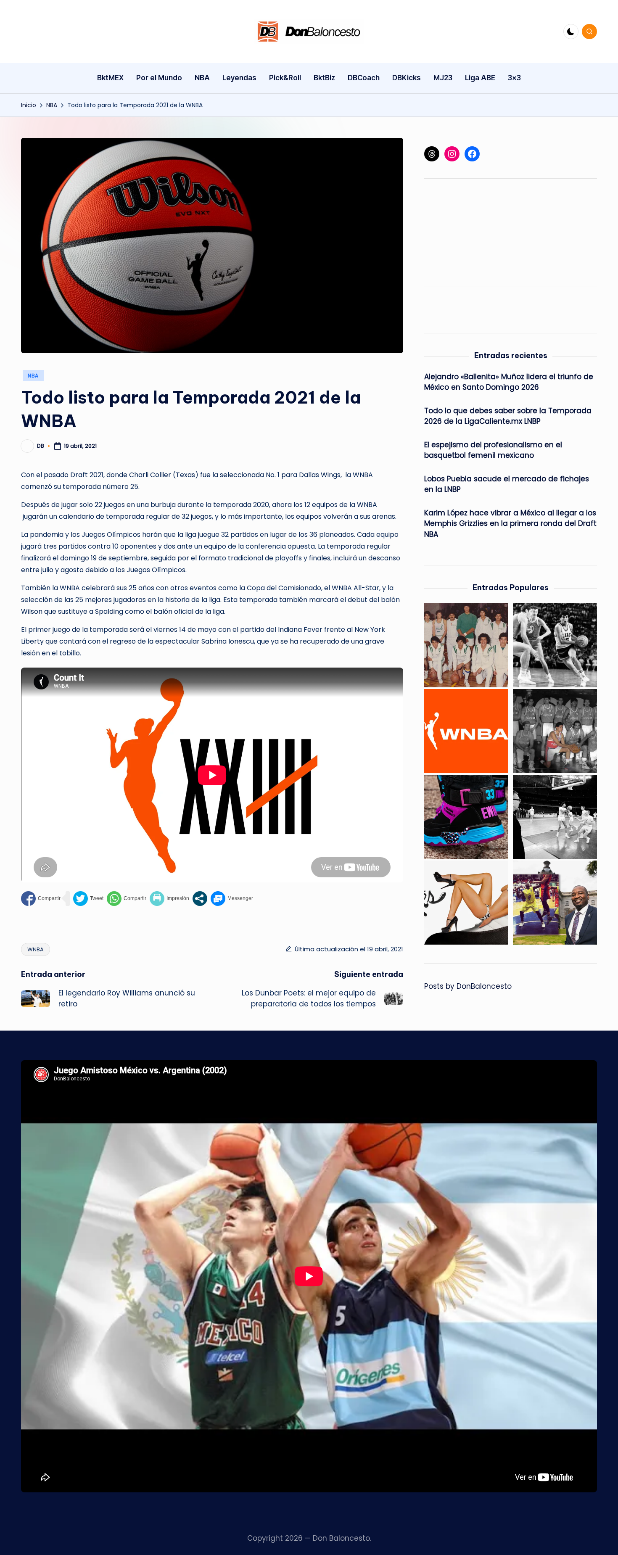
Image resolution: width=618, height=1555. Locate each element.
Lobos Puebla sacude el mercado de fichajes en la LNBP (506, 484)
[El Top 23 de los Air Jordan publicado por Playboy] (466, 903)
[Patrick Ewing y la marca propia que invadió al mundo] (466, 817)
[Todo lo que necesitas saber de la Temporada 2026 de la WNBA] (466, 731)
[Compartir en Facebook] (41, 898)
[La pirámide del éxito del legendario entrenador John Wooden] (555, 817)
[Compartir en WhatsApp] (126, 898)
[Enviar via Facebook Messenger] (232, 898)
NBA (33, 375)
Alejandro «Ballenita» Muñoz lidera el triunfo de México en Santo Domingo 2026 (508, 382)
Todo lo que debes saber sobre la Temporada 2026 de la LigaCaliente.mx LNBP (508, 416)
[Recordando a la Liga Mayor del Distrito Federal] (466, 645)
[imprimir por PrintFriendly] (169, 898)
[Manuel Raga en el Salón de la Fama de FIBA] (555, 645)
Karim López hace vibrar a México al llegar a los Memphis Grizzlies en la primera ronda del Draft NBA (510, 523)
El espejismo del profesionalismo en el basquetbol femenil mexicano (493, 450)
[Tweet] (88, 898)
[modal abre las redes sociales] (200, 898)
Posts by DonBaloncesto (468, 986)
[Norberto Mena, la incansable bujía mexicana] (555, 731)
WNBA (35, 949)
